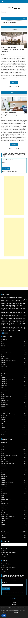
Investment (4, 385)
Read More (14, 82)
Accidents (4, 339)
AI (2, 341)
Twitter (3, 434)
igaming (3, 377)
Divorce (3, 356)
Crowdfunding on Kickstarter (9, 352)
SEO (2, 408)
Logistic (3, 394)
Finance (3, 364)
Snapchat (3, 410)
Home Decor (4, 373)
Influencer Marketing (7, 379)
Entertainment (5, 358)
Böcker (3, 345)
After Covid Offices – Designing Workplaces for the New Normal (12, 49)
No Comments (14, 29)
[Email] (18, 86)
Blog (2, 343)
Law (2, 387)
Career (3, 349)
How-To (3, 375)
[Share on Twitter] (15, 86)
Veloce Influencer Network (8, 552)
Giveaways (4, 370)
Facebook (3, 362)
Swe (2, 423)
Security (3, 406)
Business (4, 54)
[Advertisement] (14, 195)
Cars (2, 350)
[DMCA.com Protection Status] (4, 333)
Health (3, 372)
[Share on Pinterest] (16, 86)
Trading (3, 431)
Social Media (4, 412)
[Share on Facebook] (13, 86)
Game (2, 368)
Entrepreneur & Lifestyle (8, 360)
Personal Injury (5, 400)
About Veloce (4, 554)
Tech (2, 425)
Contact (3, 550)
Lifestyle (4, 391)
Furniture (4, 366)
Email (3, 162)
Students (3, 421)
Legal (2, 389)
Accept (4, 615)
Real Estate (4, 404)
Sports (3, 419)
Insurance (4, 383)
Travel (3, 433)
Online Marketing (6, 396)
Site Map (3, 556)
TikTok (3, 427)
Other (2, 398)
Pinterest (4, 402)
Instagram (4, 381)
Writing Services (6, 548)
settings (16, 612)
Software (3, 417)
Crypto (3, 354)
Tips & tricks (5, 429)
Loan (2, 392)
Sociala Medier (5, 415)
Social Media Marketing (7, 413)
